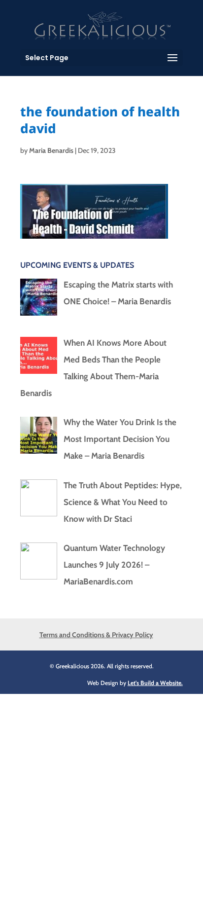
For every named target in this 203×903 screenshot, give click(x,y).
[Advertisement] (101, 795)
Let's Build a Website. (155, 682)
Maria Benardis (51, 150)
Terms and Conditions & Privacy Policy (96, 634)
